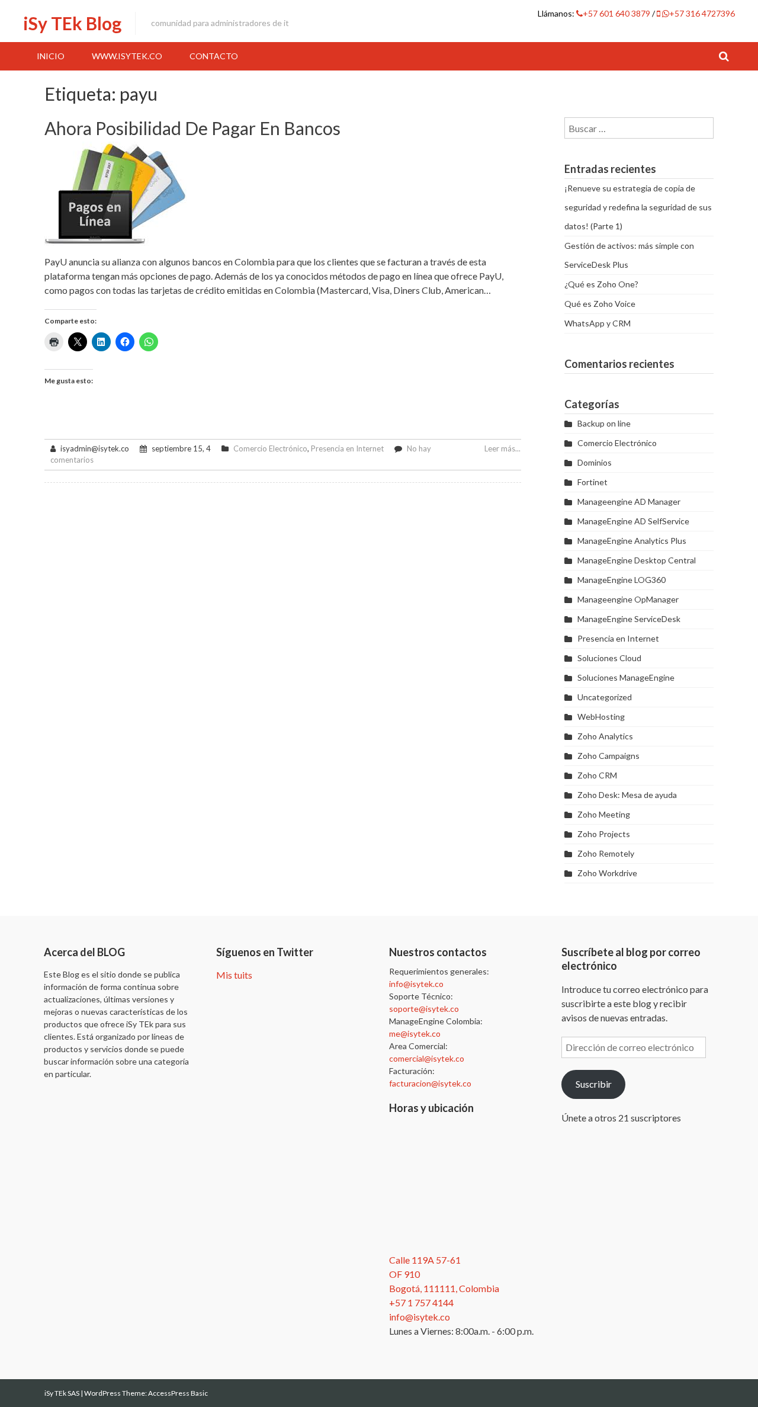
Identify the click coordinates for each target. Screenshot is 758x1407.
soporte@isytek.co (424, 1009)
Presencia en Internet (347, 448)
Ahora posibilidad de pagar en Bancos (192, 128)
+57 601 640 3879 (617, 13)
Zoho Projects (603, 834)
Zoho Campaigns (608, 756)
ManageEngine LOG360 (621, 580)
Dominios (594, 462)
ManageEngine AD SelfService (633, 521)
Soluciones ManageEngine (626, 677)
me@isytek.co (415, 1033)
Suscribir (594, 1083)
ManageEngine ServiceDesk (628, 619)
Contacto (214, 56)
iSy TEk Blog (72, 23)
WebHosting (601, 716)
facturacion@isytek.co (430, 1083)
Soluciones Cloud (609, 658)
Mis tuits (234, 974)
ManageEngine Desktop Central (636, 560)
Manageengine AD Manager (628, 501)
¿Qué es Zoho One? (601, 284)
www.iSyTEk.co (127, 56)
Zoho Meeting (603, 814)
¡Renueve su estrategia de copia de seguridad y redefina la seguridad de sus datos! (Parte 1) (638, 207)
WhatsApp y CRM (597, 323)
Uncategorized (604, 697)
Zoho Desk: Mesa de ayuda (627, 795)
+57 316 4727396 (702, 13)
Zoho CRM (597, 775)
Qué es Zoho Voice (599, 304)
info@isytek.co (416, 984)
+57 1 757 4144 (421, 1302)
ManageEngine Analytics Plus (631, 541)
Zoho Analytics (605, 736)
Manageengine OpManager (628, 599)
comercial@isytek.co (426, 1058)
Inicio (51, 56)
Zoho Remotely (605, 853)
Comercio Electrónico (270, 448)
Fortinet (592, 482)
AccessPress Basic (178, 1393)
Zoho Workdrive (607, 873)
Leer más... (502, 448)
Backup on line (604, 423)
